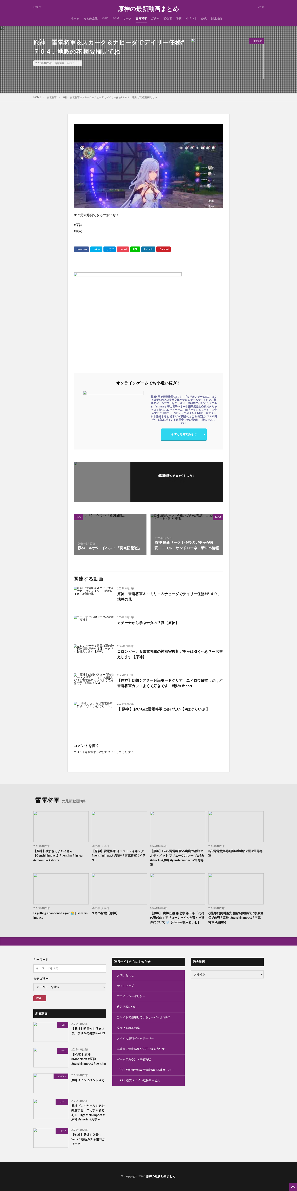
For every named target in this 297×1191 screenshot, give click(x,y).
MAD (105, 18)
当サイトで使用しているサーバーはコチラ (144, 1017)
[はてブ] (109, 249)
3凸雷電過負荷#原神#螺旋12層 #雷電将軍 (235, 853)
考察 (179, 18)
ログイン (110, 752)
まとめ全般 (90, 18)
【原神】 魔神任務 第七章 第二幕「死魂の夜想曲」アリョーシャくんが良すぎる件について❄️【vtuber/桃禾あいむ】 (177, 918)
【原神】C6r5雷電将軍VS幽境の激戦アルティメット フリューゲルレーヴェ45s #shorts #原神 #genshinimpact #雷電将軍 (177, 858)
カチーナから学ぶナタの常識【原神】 (148, 623)
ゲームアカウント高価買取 (134, 1059)
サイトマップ (125, 986)
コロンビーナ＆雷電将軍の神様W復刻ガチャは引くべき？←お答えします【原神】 (170, 654)
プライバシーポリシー (131, 996)
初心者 (167, 18)
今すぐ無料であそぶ (184, 434)
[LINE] (135, 249)
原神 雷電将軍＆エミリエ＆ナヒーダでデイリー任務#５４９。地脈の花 (169, 596)
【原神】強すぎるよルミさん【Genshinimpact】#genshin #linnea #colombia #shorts (58, 856)
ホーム (75, 18)
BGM (116, 18)
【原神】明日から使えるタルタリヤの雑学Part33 (88, 1031)
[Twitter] (96, 249)
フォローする (176, 481)
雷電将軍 (141, 18)
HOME (37, 97)
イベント (191, 18)
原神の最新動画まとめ (148, 9)
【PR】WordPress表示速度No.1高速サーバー (145, 1070)
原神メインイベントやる (88, 1080)
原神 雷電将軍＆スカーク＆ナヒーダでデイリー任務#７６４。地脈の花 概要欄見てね (110, 97)
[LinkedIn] (148, 249)
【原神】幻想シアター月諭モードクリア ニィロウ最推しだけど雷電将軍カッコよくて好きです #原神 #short (170, 683)
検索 (38, 998)
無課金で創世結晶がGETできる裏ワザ (141, 1049)
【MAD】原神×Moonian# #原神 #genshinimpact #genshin (88, 1059)
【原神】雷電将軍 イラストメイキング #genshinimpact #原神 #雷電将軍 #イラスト (118, 856)
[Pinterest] (163, 249)
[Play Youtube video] (148, 166)
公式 (204, 18)
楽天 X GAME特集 (128, 1028)
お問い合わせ (125, 975)
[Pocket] (123, 249)
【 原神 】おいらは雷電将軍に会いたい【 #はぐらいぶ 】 (163, 709)
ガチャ (155, 18)
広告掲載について (128, 1007)
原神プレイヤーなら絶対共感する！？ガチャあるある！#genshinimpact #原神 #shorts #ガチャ (88, 1112)
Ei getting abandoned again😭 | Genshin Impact (60, 915)
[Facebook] (81, 249)
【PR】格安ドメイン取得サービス (138, 1080)
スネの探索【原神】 (105, 913)
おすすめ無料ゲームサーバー (135, 1038)
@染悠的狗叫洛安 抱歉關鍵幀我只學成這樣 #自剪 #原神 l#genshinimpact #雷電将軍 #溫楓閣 (235, 918)
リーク (127, 18)
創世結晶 (216, 18)
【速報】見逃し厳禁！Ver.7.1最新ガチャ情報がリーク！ (88, 1139)
